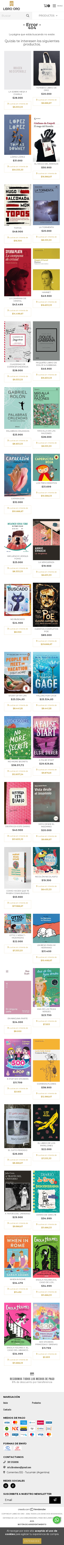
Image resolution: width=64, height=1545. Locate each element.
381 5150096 (13, 1462)
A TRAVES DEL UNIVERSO (17, 1213)
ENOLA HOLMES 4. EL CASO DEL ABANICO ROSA (18, 1348)
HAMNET (46, 292)
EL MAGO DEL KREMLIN (46, 164)
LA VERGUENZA (46, 562)
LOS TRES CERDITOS (46, 483)
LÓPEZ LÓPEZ (17, 157)
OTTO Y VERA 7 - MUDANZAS (17, 936)
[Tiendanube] (32, 1510)
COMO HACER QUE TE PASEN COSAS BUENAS (17, 892)
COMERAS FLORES (46, 1084)
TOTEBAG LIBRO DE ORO (46, 88)
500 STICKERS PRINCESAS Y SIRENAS (46, 1343)
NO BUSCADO (18, 619)
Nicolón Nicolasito (46, 876)
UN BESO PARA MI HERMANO (46, 946)
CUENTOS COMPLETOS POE (46, 630)
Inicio (5, 1402)
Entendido (32, 1541)
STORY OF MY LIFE (18, 695)
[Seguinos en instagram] (5, 1485)
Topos (17, 228)
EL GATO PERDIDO (17, 1150)
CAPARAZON (17, 498)
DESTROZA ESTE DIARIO (17, 826)
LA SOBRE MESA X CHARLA (18, 92)
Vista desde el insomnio (46, 825)
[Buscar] (27, 15)
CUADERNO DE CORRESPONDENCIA (17, 365)
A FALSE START (46, 760)
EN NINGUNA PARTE (18, 1018)
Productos (36, 1402)
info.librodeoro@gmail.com (19, 1467)
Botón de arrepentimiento (32, 1524)
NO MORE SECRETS (18, 761)
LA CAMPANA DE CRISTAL (17, 299)
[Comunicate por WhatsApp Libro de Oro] (57, 1520)
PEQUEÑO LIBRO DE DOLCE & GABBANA (46, 363)
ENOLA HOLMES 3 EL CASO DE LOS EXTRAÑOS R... (46, 1281)
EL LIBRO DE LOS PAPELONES (46, 1144)
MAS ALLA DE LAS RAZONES (46, 432)
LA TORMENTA (46, 227)
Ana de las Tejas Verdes (46, 1010)
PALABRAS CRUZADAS (17, 431)
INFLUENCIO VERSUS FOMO (17, 557)
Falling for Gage (46, 695)
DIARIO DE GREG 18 (46, 1214)
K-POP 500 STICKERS (17, 1079)
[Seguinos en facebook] (13, 1485)
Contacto (7, 1409)
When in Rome (18, 1279)
